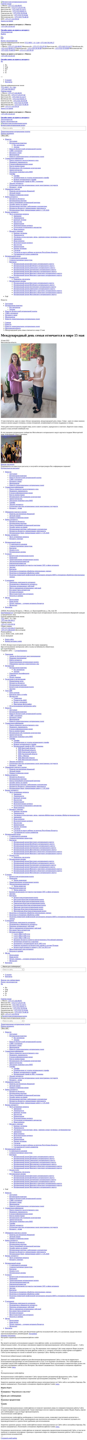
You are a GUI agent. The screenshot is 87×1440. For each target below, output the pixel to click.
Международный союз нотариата (21, 949)
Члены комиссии (20, 886)
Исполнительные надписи (23, 804)
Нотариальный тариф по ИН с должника (28, 746)
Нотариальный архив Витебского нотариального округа (34, 844)
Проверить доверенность (18, 727)
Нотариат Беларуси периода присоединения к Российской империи (38, 940)
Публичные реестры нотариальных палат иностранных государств (33, 763)
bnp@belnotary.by (7, 613)
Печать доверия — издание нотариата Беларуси (26, 959)
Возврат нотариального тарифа (25, 744)
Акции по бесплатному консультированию (24, 656)
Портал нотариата (7, 133)
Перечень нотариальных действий (21, 926)
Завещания (17, 817)
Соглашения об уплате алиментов (26, 832)
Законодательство (15, 735)
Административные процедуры (20, 838)
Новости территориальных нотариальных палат (26, 721)
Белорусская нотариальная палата (21, 687)
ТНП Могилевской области (28, 759)
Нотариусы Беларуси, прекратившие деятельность (27, 786)
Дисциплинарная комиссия (19, 884)
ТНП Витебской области (27, 750)
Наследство (18, 800)
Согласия (17, 828)
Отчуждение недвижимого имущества (27, 805)
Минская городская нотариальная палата (28, 907)
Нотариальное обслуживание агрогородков (25, 733)
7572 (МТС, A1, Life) (32, 43)
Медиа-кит (13, 961)
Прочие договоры (20, 827)
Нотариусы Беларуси (17, 683)
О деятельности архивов (18, 836)
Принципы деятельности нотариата (22, 922)
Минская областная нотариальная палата (28, 909)
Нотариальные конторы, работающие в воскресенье (28, 784)
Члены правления (20, 880)
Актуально (13, 710)
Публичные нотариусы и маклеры (26, 941)
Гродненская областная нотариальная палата (30, 905)
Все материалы (19, 669)
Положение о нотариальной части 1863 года (30, 943)
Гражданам (9, 654)
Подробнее (33, 1334)
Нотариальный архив (13, 834)
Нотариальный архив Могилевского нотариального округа (35, 850)
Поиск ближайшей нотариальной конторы (24, 781)
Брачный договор (20, 798)
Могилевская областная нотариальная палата (30, 911)
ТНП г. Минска (23, 756)
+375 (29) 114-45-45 (8, 26)
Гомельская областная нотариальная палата (29, 903)
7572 (2, 618)
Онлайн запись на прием (18, 782)
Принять (4, 1335)
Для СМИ (8, 691)
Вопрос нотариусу (11, 790)
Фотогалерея (14, 955)
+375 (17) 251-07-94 (18, 7)
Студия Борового (21, 651)
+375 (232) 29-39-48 (20, 13)
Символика (18, 698)
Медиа (7, 953)
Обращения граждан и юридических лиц (24, 664)
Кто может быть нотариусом (19, 930)
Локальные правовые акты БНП (21, 737)
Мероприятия (14, 719)
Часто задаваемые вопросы (19, 792)
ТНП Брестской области (26, 748)
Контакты (12, 840)
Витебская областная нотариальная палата (29, 901)
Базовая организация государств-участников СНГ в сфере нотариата (34, 892)
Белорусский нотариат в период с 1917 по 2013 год (32, 947)
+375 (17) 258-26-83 (8, 630)
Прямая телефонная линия (18, 773)
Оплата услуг (14, 855)
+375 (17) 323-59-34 (12, 19)
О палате (8, 874)
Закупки (12, 689)
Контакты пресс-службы (18, 694)
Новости (8, 708)
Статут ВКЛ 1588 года (22, 938)
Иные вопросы (19, 807)
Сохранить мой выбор (9, 1438)
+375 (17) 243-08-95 (15, 5)
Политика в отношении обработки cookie (24, 915)
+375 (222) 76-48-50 (21, 17)
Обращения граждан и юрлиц (16, 767)
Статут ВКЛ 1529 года (22, 934)
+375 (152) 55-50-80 (21, 15)
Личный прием (14, 771)
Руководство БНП (20, 700)
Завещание (17, 794)
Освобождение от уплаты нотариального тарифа (31, 742)
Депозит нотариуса (16, 761)
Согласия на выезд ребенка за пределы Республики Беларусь (36, 830)
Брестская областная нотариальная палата (29, 899)
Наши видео (13, 957)
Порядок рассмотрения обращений (22, 769)
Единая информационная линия (21, 729)
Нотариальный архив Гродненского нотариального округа (35, 848)
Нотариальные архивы (17, 859)
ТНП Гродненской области (27, 754)
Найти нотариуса (15, 660)
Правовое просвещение (17, 658)
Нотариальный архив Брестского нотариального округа (34, 842)
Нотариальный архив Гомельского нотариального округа (34, 846)
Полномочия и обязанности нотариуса (23, 924)
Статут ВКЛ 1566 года (22, 936)
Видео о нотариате (20, 702)
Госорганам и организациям (15, 679)
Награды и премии (16, 951)
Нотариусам (9, 666)
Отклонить (11, 1335)
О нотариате (9, 920)
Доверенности (19, 796)
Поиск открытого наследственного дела (23, 725)
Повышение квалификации (19, 673)
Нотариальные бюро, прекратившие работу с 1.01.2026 (29, 788)
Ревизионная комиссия (17, 888)
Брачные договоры (20, 811)
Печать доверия (15, 677)
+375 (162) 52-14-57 (19, 9)
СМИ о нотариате (15, 715)
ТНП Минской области (26, 758)
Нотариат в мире (15, 717)
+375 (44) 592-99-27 (47, 43)
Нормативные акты (16, 681)
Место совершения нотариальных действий (25, 928)
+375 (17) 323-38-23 (8, 628)
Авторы (16, 671)
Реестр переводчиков (17, 731)
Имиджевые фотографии (23, 704)
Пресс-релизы (14, 692)
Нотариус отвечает (16, 809)
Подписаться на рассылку (10, 468)
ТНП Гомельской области (27, 752)
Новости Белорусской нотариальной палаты (25, 714)
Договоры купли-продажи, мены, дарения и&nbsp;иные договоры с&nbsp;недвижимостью (47, 815)
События (12, 675)
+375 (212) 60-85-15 (19, 11)
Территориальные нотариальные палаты (15, 131)
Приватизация (19, 802)
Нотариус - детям (15, 765)
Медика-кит (13, 696)
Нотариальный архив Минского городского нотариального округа (38, 853)
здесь (14, 1367)
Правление (13, 878)
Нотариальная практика (18, 668)
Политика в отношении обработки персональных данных (30, 913)
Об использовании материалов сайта (22, 706)
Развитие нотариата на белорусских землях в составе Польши (36, 945)
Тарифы (12, 738)
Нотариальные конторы (18, 685)
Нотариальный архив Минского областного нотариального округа (38, 851)
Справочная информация (14, 723)
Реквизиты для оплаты (22, 857)
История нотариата (16, 932)
